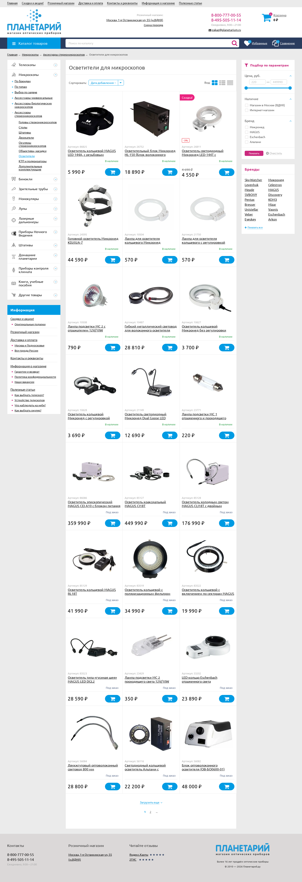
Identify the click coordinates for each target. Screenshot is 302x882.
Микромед (257, 127)
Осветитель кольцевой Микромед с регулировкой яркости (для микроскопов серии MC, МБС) (94, 420)
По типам (21, 86)
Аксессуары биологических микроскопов (33, 105)
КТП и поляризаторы (33, 161)
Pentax (250, 199)
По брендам (23, 81)
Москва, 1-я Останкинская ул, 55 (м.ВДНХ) (134, 20)
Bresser (250, 204)
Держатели (26, 137)
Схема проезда (153, 25)
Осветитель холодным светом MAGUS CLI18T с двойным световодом (205, 506)
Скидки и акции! (33, 3)
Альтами (255, 142)
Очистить (276, 153)
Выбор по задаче (26, 92)
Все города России (26, 350)
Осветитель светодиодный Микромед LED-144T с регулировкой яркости (203, 154)
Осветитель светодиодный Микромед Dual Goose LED (145, 416)
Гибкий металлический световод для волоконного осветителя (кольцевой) (151, 330)
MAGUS (254, 132)
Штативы (25, 132)
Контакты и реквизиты (122, 3)
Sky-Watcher (253, 180)
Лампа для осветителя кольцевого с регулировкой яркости (203, 242)
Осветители (27, 156)
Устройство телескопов (30, 400)
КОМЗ (272, 199)
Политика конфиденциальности (35, 376)
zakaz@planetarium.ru (226, 30)
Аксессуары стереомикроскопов (28, 114)
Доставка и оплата (90, 3)
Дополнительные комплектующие (30, 167)
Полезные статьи (190, 3)
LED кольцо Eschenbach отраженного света (199, 679)
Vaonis (273, 209)
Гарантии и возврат (27, 371)
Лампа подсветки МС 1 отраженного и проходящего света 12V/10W (204, 418)
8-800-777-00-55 (226, 14)
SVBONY (251, 195)
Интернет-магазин (262, 110)
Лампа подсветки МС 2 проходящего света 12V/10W (147, 679)
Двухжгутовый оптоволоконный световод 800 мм (93, 767)
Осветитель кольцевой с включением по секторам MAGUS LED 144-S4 (208, 593)
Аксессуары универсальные (34, 97)
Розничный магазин (61, 3)
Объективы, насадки (32, 151)
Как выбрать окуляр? (28, 410)
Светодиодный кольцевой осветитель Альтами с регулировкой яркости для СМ (149, 769)
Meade (249, 190)
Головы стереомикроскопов (38, 122)
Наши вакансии (24, 382)
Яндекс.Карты (138, 854)
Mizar (272, 204)
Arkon (272, 219)
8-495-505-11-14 (226, 19)
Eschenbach (257, 137)
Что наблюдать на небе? (30, 405)
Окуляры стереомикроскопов (32, 144)
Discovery (275, 195)
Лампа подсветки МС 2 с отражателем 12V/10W (86, 328)
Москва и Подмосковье (29, 345)
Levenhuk (251, 185)
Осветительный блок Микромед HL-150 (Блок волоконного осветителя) (150, 154)
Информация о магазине (158, 3)
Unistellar (251, 209)
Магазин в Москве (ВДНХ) (267, 105)
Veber (249, 214)
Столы (23, 127)
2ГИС (132, 859)
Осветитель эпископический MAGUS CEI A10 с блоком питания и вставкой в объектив (94, 506)
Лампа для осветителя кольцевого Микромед (142, 240)
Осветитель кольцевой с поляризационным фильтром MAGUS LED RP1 (147, 593)
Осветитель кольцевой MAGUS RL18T (92, 591)
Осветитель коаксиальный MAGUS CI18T (145, 504)
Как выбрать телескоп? (29, 395)
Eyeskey (250, 219)
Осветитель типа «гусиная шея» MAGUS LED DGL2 (92, 679)
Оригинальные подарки (30, 324)
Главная (12, 3)
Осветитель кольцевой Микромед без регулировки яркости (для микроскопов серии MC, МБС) (208, 332)
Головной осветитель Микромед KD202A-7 (93, 240)
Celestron (275, 185)
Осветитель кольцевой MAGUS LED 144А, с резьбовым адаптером (92, 154)
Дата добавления (102, 83)
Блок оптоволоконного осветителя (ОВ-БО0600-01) (203, 767)
